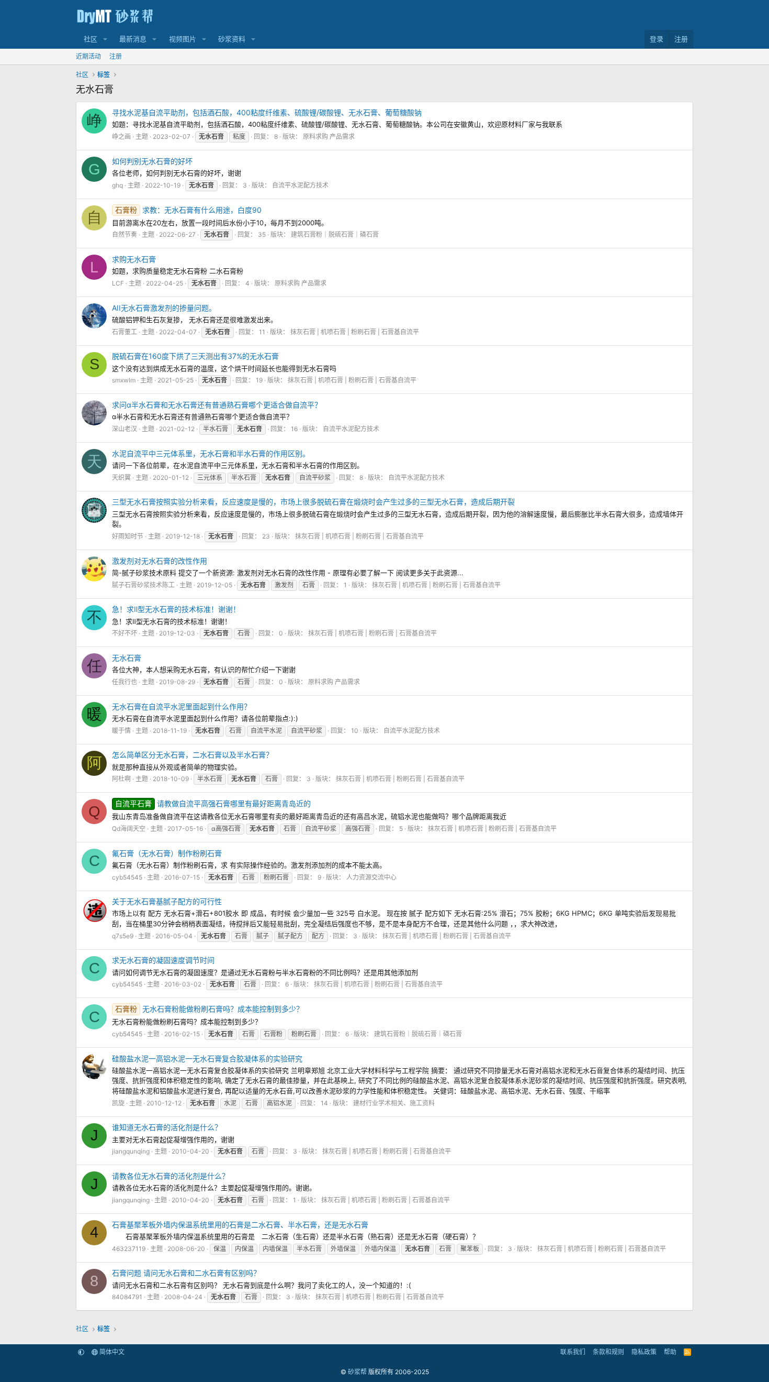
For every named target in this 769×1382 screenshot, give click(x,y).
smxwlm (123, 380)
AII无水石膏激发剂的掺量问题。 (164, 307)
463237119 (128, 1249)
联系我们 (572, 1352)
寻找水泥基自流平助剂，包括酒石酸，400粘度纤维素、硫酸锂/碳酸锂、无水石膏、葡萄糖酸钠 (267, 112)
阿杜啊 (121, 779)
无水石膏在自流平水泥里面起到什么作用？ (181, 706)
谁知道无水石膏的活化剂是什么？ (167, 1127)
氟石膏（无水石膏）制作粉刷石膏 (167, 853)
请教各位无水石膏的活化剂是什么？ (170, 1175)
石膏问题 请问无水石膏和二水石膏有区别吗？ (186, 1272)
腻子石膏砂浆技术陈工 (143, 585)
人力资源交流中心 (371, 877)
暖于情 (121, 730)
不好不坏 (124, 633)
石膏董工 (124, 332)
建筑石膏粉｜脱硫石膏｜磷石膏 (335, 234)
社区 (90, 39)
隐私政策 (644, 1352)
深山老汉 (124, 429)
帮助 (670, 1352)
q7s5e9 (122, 936)
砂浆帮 (357, 1372)
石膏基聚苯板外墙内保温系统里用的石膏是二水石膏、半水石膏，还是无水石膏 (240, 1224)
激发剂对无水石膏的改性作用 (159, 560)
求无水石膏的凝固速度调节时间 (163, 960)
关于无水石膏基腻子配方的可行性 (167, 901)
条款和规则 (608, 1352)
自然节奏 (124, 234)
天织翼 (121, 477)
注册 (115, 56)
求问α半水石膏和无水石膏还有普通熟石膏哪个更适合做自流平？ (217, 404)
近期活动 (88, 56)
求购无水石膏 (134, 259)
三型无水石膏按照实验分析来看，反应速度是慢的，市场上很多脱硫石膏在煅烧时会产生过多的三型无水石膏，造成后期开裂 (313, 501)
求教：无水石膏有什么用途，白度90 (188, 209)
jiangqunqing (131, 1151)
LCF (118, 283)
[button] (105, 39)
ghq (117, 185)
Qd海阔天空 (128, 828)
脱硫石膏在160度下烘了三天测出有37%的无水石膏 (195, 356)
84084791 (127, 1297)
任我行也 (124, 682)
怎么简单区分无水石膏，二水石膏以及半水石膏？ (192, 754)
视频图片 (182, 39)
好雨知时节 (127, 536)
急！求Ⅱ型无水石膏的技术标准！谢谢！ (176, 609)
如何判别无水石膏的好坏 (152, 161)
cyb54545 (127, 877)
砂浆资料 (231, 39)
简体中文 (111, 1352)
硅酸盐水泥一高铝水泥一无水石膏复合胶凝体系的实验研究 (207, 1058)
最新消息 (132, 39)
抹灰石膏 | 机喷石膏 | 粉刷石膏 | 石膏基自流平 (354, 332)
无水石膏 (126, 657)
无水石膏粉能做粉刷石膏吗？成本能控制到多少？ (209, 1008)
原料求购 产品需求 (329, 136)
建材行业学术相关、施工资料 (394, 1103)
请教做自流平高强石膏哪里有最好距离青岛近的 (213, 803)
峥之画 (121, 136)
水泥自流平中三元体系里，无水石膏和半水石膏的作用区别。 (211, 453)
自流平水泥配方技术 (300, 185)
